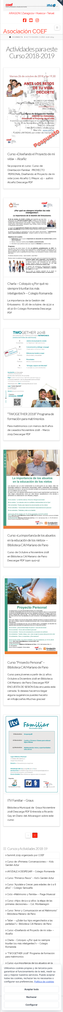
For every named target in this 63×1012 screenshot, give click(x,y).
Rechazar (31, 997)
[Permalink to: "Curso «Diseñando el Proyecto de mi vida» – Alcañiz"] (31, 107)
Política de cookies (44, 981)
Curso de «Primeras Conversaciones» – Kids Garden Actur (29, 863)
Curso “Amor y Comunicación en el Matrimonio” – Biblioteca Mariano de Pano (31, 912)
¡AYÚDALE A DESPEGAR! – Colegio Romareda (31, 871)
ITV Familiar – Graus (20, 800)
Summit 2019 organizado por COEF (25, 855)
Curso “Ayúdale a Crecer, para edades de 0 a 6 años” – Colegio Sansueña (30, 886)
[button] (57, 27)
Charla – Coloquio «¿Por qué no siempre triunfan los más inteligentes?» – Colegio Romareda (29, 288)
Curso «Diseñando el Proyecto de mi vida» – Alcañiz (29, 932)
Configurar (32, 1004)
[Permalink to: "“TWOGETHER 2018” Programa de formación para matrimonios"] (31, 367)
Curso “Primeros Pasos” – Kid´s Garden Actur (30, 878)
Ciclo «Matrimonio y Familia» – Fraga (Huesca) (31, 894)
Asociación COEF (25, 31)
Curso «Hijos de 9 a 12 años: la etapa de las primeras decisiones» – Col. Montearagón (28, 902)
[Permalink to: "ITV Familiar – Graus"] (31, 754)
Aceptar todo (31, 989)
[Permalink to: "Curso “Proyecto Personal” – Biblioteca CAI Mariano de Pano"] (31, 616)
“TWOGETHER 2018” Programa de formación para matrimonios (30, 955)
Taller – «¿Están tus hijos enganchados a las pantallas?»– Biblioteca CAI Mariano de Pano (29, 922)
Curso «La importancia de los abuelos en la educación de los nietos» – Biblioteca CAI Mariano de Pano (31, 540)
